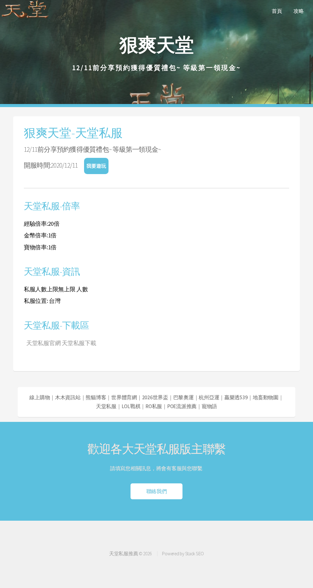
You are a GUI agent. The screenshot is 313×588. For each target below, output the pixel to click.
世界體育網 (124, 397)
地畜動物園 (265, 397)
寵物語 (209, 406)
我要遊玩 (96, 166)
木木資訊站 (68, 397)
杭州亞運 (209, 397)
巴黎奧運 (183, 397)
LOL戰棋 (131, 406)
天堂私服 (106, 406)
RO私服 (153, 406)
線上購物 (39, 397)
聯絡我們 (156, 493)
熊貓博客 (96, 397)
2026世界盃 (155, 397)
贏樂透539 (236, 397)
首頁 (277, 11)
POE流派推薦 (182, 406)
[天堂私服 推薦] (26, 18)
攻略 (298, 11)
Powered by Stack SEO (183, 553)
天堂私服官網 (43, 343)
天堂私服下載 (79, 343)
